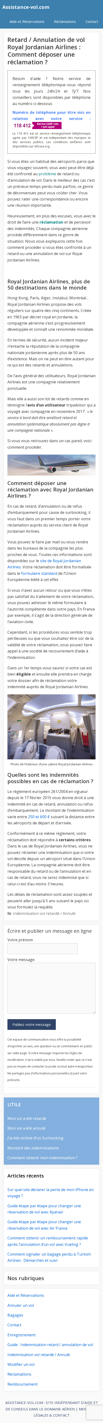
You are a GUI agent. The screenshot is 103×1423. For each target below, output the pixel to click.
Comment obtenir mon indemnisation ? (42, 1157)
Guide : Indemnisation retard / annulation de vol (50, 1344)
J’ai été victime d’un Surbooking (35, 1138)
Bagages (15, 1315)
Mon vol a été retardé (26, 1118)
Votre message (20, 959)
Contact (92, 21)
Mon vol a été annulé (26, 1128)
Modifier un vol (20, 1364)
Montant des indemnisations (33, 1148)
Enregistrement (21, 1335)
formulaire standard (39, 573)
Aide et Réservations (27, 21)
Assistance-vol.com (25, 7)
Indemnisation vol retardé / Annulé (44, 913)
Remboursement (22, 1384)
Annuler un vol (20, 1305)
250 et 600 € (39, 816)
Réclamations (65, 21)
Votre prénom (20, 939)
